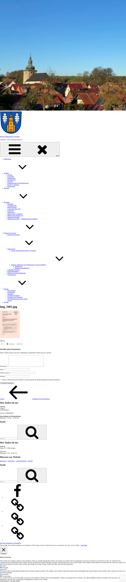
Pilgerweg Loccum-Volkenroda (16, 273)
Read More (84, 545)
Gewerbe (10, 181)
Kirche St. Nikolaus (13, 185)
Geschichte (10, 176)
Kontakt (6, 302)
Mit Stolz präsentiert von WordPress (10, 543)
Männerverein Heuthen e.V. (15, 215)
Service (9, 300)
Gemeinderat (11, 292)
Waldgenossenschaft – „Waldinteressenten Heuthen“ (22, 219)
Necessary (5, 567)
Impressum (3, 461)
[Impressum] (17, 511)
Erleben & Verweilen (10, 233)
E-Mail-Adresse (5, 373)
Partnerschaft (11, 186)
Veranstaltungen (12, 205)
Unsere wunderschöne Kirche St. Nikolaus (23, 250)
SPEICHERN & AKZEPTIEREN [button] (10, 581)
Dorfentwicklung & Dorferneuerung (18, 183)
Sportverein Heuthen (13, 217)
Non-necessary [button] (4, 574)
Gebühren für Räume (13, 295)
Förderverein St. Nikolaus (14, 214)
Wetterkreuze (18, 266)
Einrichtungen (11, 180)
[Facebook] (17, 497)
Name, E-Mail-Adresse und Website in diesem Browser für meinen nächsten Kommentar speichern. (31, 380)
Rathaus (6, 289)
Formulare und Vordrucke (14, 297)
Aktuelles (6, 188)
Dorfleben (7, 202)
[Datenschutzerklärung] (17, 526)
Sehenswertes (11, 249)
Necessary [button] (3, 566)
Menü (57, 155)
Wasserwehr (10, 212)
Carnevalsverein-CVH (13, 209)
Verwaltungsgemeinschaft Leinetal (17, 299)
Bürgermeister (11, 290)
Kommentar (4, 366)
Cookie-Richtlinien (21, 461)
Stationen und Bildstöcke (22, 268)
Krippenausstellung (13, 271)
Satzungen (10, 294)
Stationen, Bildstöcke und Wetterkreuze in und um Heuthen (28, 265)
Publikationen (11, 178)
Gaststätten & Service (13, 270)
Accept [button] (73, 545)
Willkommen (7, 159)
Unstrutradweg (11, 275)
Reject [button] (77, 545)
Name (2, 369)
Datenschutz (11, 461)
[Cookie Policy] (17, 540)
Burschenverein (12, 207)
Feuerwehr (10, 210)
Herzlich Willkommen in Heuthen (10, 136)
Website (2, 376)
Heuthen (6, 173)
